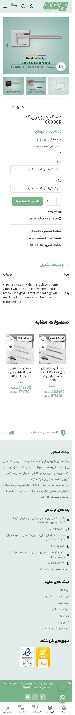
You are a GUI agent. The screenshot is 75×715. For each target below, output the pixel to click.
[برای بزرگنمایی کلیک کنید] (61, 66)
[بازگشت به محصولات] (17, 107)
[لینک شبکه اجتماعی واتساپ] (36, 245)
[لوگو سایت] (55, 6)
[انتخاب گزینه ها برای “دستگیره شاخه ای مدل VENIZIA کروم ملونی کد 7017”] (10, 347)
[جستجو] (23, 6)
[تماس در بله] (62, 686)
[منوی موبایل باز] (5, 6)
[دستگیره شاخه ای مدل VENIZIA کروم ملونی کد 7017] (20, 349)
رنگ (58, 180)
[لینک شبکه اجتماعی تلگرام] (31, 245)
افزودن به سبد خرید (27, 201)
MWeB (26, 687)
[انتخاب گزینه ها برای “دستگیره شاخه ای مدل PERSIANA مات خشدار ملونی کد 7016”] (43, 347)
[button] (64, 46)
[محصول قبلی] (22, 107)
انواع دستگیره (44, 238)
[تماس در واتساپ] (62, 697)
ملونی (52, 386)
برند (59, 162)
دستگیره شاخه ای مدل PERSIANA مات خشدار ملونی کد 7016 (52, 374)
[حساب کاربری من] (31, 6)
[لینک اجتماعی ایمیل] (42, 245)
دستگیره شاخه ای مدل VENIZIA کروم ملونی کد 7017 (20, 372)
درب (31, 238)
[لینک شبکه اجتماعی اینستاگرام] (43, 697)
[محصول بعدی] (12, 107)
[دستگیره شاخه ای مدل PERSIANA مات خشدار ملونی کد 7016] (52, 349)
